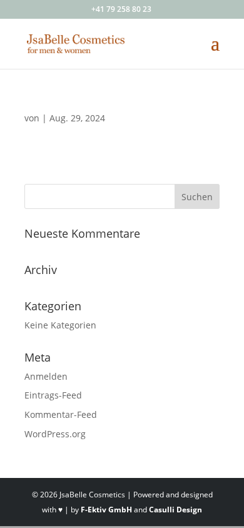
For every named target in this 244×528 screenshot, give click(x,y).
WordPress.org (55, 434)
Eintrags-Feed (53, 395)
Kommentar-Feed (60, 414)
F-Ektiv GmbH (106, 509)
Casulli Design (175, 509)
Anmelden (46, 376)
